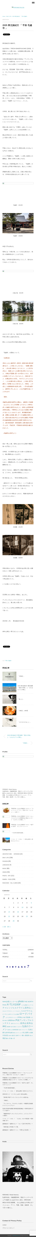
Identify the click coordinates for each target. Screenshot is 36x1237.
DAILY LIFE (5, 857)
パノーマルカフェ (17, 1011)
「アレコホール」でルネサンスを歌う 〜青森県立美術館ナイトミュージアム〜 (17, 1104)
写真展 (28, 1017)
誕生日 (13, 1035)
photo (21, 1001)
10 (22, 907)
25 (27, 916)
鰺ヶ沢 (13, 1038)
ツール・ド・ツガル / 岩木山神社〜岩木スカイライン (17, 1091)
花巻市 (9, 1035)
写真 (24, 1017)
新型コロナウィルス (17, 1032)
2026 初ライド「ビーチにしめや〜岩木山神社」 (15, 1094)
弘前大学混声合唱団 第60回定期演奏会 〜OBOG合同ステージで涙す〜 (17, 1109)
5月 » (9, 927)
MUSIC (4, 868)
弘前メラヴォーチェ (23, 1029)
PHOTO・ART (6, 875)
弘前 (12, 1026)
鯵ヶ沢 (8, 1038)
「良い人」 (21, 699)
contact (4, 1225)
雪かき (31, 1035)
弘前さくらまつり (17, 1026)
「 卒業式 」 (21, 676)
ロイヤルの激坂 (15, 1014)
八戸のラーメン (12, 1017)
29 (13, 921)
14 (9, 912)
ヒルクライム (26, 1011)
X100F (17, 1004)
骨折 (4, 1038)
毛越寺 (9, 660)
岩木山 (23, 1023)
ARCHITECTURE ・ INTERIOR (10, 854)
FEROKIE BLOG (16, 1235)
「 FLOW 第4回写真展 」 (18, 832)
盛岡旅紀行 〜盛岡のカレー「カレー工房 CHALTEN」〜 (17, 1123)
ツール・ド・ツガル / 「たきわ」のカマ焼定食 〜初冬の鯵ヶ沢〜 (17, 1119)
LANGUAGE (5, 865)
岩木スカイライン (15, 1023)
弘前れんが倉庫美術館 (12, 1029)
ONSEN (4, 872)
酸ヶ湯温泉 (25, 1035)
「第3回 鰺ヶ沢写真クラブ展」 (10, 1127)
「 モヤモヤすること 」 (24, 722)
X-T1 (10, 1004)
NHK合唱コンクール (10, 1001)
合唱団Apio (11, 1020)
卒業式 (5, 1020)
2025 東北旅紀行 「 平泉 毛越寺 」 (20, 16)
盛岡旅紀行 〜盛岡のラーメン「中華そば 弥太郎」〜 (16, 1130)
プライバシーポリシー (8, 1228)
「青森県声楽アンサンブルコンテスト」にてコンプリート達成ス (17, 1114)
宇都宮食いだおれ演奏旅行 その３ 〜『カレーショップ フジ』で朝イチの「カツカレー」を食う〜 (22, 810)
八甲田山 (20, 1017)
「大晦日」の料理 (23, 710)
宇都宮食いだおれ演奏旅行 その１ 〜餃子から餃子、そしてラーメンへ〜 (17, 1083)
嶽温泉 (8, 1026)
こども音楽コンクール (27, 1005)
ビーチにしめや (6, 1014)
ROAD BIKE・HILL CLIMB (9, 883)
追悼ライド (19, 1035)
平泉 (6, 660)
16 (18, 912)
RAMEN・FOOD (6, 879)
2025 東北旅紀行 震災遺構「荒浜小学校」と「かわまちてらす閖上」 (25, 687)
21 (9, 916)
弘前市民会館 (8, 1032)
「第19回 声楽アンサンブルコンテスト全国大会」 (15, 1097)
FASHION (5, 861)
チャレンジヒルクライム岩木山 (16, 1008)
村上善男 (25, 1032)
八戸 (7, 1017)
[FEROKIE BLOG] (18, 7)
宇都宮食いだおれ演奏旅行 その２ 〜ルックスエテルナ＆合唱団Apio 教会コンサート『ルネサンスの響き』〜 (22, 818)
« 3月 (4, 927)
